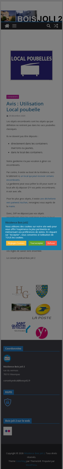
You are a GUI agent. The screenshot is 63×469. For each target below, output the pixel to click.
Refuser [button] (51, 243)
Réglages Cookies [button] (16, 243)
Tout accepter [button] (36, 243)
